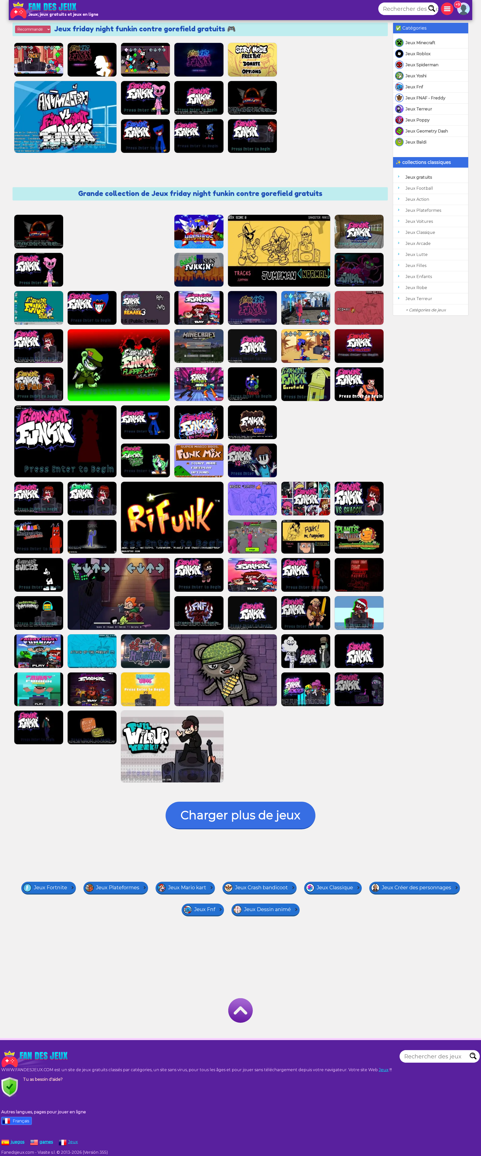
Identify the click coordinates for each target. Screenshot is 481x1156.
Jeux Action (417, 199)
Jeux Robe (416, 287)
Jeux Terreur (419, 109)
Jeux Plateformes (423, 210)
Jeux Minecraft (420, 42)
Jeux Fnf (414, 87)
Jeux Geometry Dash (427, 131)
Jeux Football (419, 188)
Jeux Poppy (418, 120)
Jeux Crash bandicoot (261, 888)
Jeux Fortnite (50, 888)
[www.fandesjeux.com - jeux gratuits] (35, 1059)
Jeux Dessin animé (267, 909)
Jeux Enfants (419, 276)
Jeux (384, 1069)
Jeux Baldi (416, 142)
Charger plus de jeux (240, 815)
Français (21, 1121)
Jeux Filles (416, 265)
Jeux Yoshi (416, 76)
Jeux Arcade (418, 243)
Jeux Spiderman (422, 64)
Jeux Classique (420, 232)
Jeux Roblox (418, 53)
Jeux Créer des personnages (416, 888)
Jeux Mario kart (187, 888)
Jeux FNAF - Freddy (425, 98)
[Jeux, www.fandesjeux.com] (44, 10)
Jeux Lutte (417, 254)
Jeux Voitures (419, 221)
